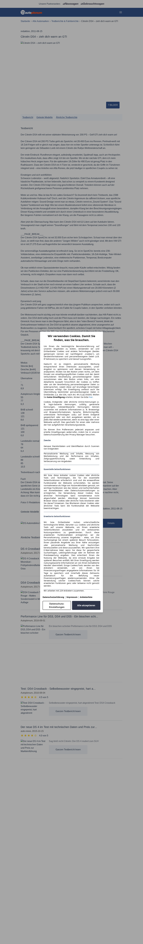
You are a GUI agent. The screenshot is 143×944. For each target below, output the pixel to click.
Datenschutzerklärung (53, 597)
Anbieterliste (86, 597)
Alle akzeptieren (86, 605)
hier (91, 397)
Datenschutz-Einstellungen (57, 605)
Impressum (72, 597)
